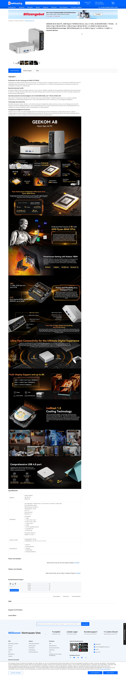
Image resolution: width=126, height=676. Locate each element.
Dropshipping (32, 649)
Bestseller (30, 7)
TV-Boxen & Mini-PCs (19, 20)
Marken (38, 7)
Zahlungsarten (32, 645)
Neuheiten (21, 7)
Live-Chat (98, 652)
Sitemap (10, 656)
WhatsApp (98, 644)
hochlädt (76, 562)
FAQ (9, 652)
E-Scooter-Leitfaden (76, 7)
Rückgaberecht (53, 645)
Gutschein (54, 7)
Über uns (10, 645)
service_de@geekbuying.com (103, 646)
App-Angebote (64, 7)
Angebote (45, 7)
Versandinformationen (34, 643)
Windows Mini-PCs (29, 20)
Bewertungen (27, 70)
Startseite (10, 20)
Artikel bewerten (14, 590)
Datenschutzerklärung (105, 669)
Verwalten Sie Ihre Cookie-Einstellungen (55, 654)
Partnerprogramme (33, 652)
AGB (50, 643)
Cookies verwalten (15, 672)
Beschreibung (14, 70)
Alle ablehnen (110, 672)
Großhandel (31, 647)
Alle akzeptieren (95, 672)
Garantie (10, 649)
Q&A (37, 70)
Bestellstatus (11, 654)
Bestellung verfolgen (13, 643)
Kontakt (10, 647)
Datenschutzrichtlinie (54, 647)
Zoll (50, 652)
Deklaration (52, 649)
